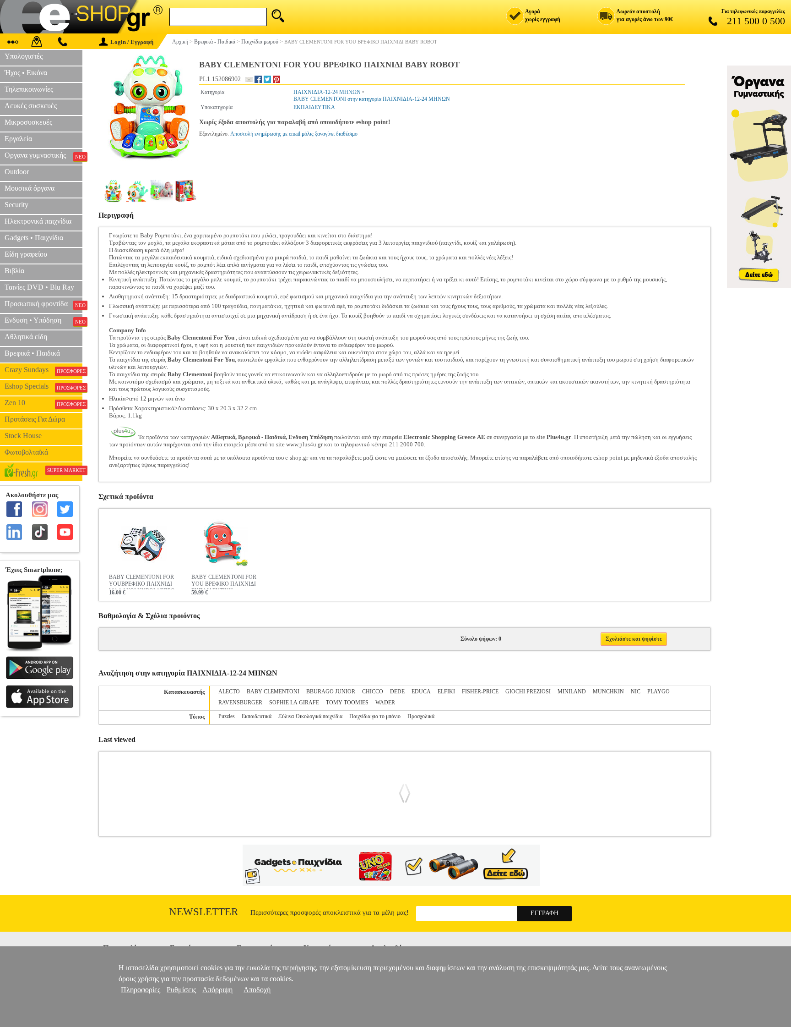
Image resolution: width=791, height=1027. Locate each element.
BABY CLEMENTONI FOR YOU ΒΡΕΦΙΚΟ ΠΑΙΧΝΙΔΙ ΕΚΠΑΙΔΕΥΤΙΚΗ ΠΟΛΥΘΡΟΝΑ (223, 581)
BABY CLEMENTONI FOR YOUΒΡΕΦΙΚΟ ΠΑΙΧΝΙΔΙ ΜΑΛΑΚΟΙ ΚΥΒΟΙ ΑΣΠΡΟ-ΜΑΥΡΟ (143, 581)
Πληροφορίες (140, 990)
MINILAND (572, 691)
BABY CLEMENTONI (273, 691)
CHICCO (372, 691)
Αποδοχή (257, 990)
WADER (385, 702)
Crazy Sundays (43, 370)
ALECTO (229, 691)
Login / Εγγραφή (131, 41)
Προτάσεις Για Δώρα (35, 419)
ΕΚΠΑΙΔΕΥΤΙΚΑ (314, 107)
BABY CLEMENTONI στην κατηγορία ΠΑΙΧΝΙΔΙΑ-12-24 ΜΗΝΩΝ (371, 99)
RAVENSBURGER (240, 702)
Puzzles (226, 716)
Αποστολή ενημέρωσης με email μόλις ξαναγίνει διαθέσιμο (294, 134)
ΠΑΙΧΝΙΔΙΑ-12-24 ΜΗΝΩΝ (327, 92)
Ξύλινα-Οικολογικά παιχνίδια (310, 716)
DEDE (397, 691)
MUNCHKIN (608, 691)
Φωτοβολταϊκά (26, 452)
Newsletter (203, 911)
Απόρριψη (217, 990)
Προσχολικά (420, 716)
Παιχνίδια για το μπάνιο (375, 716)
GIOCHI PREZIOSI (528, 691)
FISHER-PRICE (480, 691)
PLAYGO (658, 691)
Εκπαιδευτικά (256, 716)
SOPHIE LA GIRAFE (294, 702)
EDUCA (421, 691)
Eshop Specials (43, 386)
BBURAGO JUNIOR (330, 691)
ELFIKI (446, 691)
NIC (635, 691)
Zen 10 (43, 403)
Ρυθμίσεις (181, 990)
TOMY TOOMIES (347, 702)
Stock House (23, 435)
